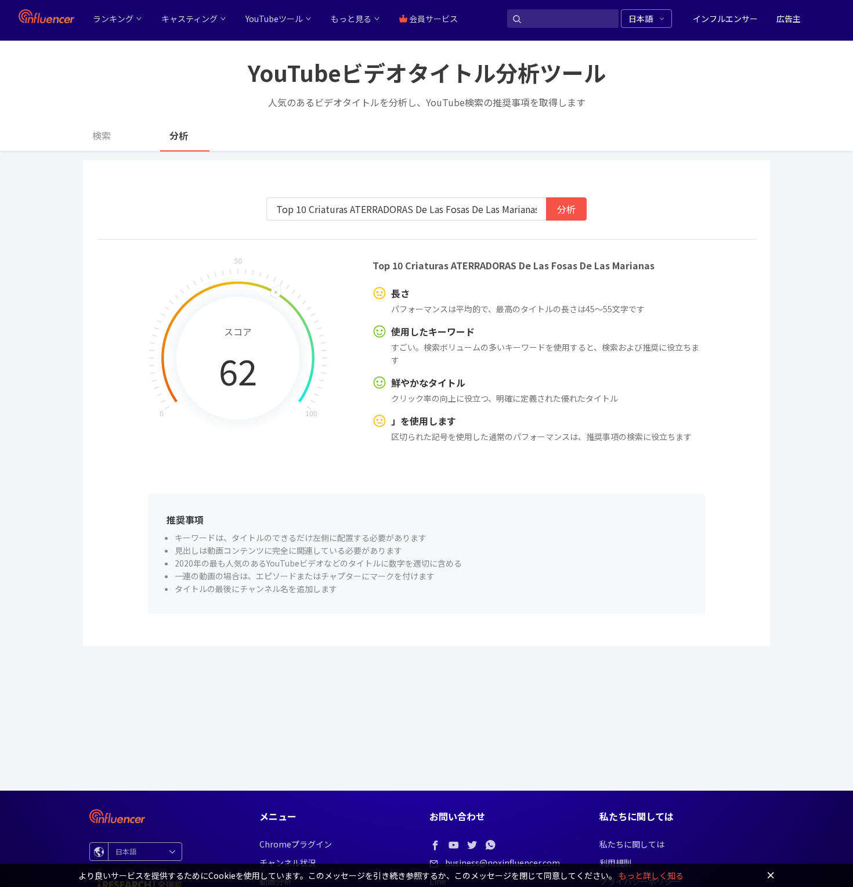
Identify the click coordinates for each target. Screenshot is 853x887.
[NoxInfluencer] (46, 16)
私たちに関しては (631, 844)
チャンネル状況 (287, 862)
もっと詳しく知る (651, 875)
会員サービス (432, 18)
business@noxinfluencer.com (502, 862)
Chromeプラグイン (295, 844)
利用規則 (615, 862)
